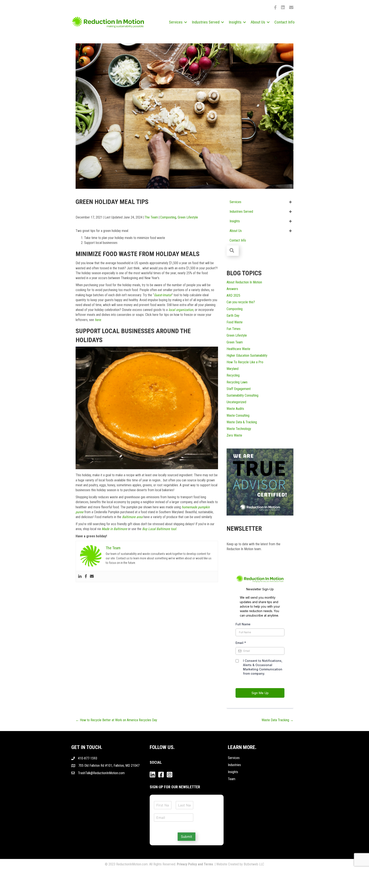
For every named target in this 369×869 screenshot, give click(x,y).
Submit (186, 836)
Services (234, 758)
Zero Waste (234, 435)
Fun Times (233, 329)
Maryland (233, 369)
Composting (168, 217)
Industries (234, 765)
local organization (180, 310)
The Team (151, 217)
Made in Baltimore (114, 529)
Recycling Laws (237, 382)
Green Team (235, 342)
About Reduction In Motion (244, 282)
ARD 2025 (233, 295)
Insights (233, 772)
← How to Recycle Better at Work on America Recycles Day (116, 720)
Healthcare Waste (238, 349)
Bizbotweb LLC (254, 864)
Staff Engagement (239, 389)
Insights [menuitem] (235, 22)
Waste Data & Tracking (242, 422)
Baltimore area (132, 517)
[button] (186, 22)
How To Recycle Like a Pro (245, 362)
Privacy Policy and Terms (195, 864)
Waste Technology (239, 429)
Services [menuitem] (176, 22)
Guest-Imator (163, 295)
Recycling (233, 375)
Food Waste (235, 322)
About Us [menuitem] (258, 22)
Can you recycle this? (241, 302)
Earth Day (233, 316)
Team (231, 779)
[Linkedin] (80, 576)
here (98, 320)
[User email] (92, 576)
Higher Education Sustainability (247, 355)
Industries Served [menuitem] (206, 22)
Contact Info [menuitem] (284, 22)
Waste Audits (235, 409)
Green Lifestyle (188, 217)
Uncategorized (236, 402)
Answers (232, 289)
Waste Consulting (238, 415)
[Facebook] (86, 576)
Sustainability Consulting (242, 395)
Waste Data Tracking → (277, 720)
